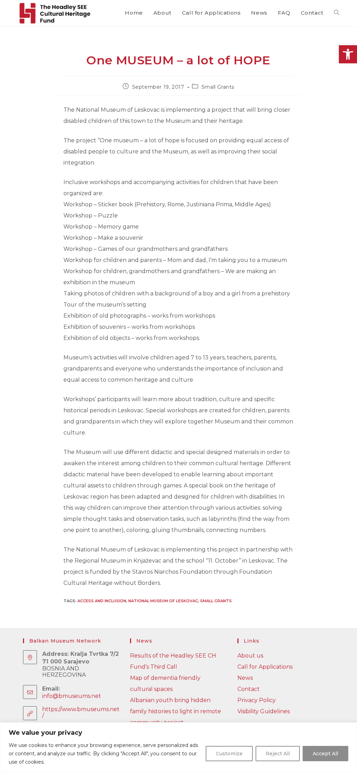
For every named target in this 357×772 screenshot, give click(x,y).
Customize (229, 753)
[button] (348, 54)
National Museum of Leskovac (163, 600)
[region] (178, 747)
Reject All (278, 753)
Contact (248, 689)
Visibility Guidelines (263, 711)
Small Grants (218, 87)
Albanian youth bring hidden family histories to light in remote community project (175, 711)
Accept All (325, 753)
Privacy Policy (256, 700)
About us (250, 655)
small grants (216, 600)
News (245, 678)
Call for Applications (265, 666)
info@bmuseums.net (71, 696)
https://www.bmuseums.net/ (81, 712)
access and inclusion (101, 600)
